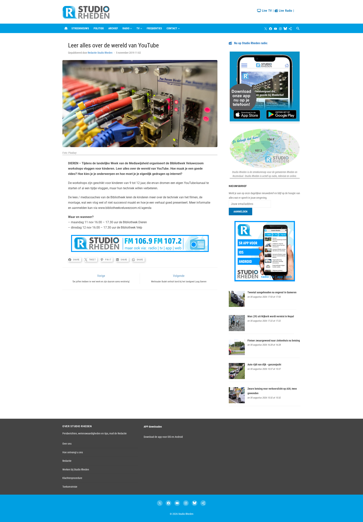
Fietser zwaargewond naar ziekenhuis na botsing (273, 340)
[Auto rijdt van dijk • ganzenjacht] (237, 378)
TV (138, 28)
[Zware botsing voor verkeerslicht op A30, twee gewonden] (237, 402)
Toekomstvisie (69, 486)
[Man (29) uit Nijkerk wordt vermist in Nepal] (237, 330)
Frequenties (154, 28)
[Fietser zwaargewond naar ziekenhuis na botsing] (237, 354)
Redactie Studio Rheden (100, 52)
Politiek (99, 28)
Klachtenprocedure (72, 478)
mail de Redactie (118, 433)
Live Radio (285, 10)
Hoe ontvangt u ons (72, 452)
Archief (113, 28)
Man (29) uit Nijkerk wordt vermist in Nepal (270, 316)
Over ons (66, 443)
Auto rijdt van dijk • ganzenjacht (264, 364)
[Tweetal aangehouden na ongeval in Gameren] (237, 305)
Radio (126, 28)
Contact (172, 28)
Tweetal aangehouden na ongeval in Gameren (271, 292)
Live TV (266, 10)
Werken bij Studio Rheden (75, 469)
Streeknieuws (80, 28)
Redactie (66, 460)
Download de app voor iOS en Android (163, 436)
